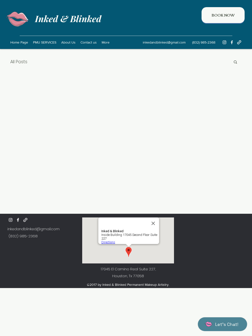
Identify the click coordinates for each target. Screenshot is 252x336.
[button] (235, 62)
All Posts (18, 62)
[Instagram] (224, 42)
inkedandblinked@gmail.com (164, 42)
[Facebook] (231, 42)
